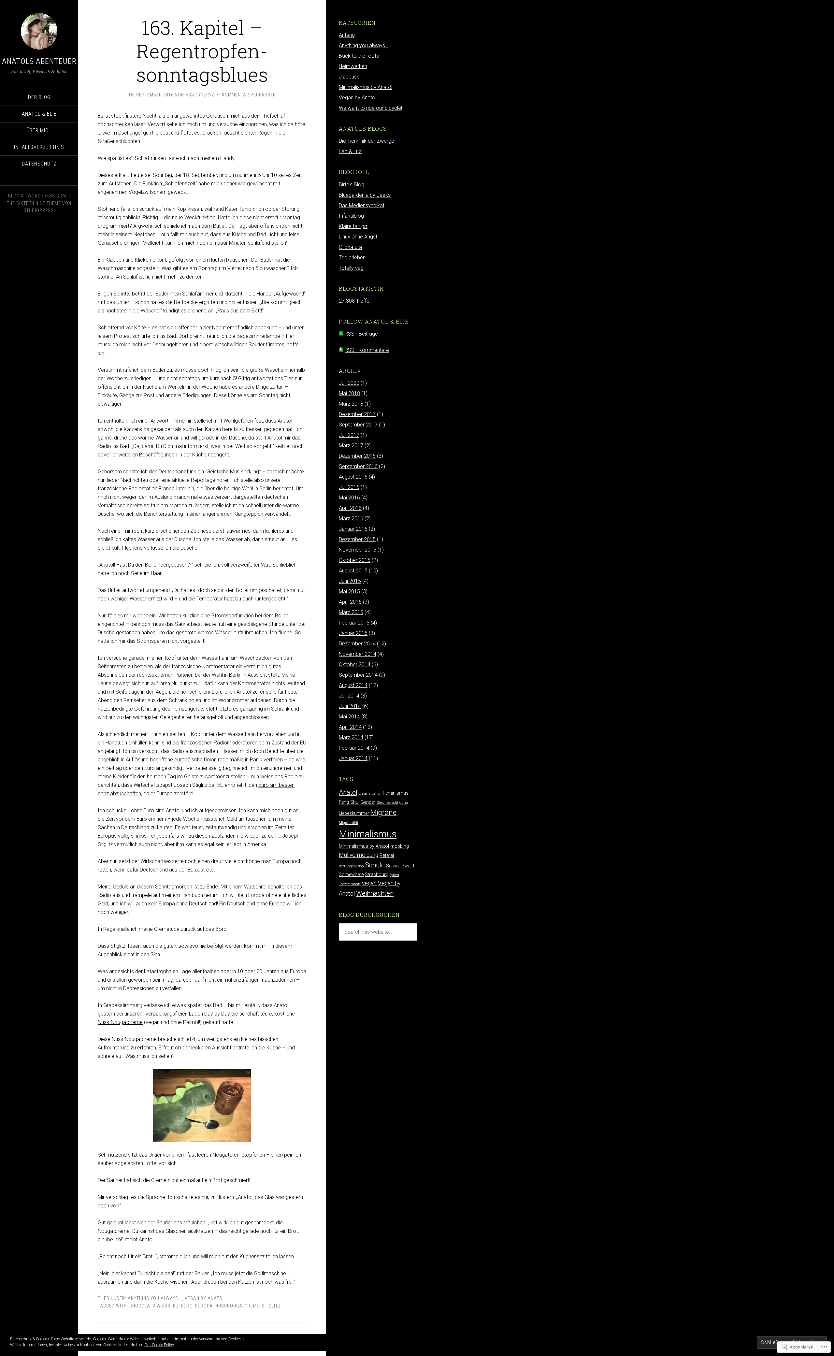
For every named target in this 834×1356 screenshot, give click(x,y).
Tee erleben (352, 257)
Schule (375, 865)
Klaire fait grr (353, 226)
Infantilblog (351, 216)
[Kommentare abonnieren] (341, 350)
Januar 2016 (353, 529)
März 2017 (351, 445)
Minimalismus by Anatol (365, 87)
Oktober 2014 (354, 664)
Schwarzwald (400, 866)
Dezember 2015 (357, 539)
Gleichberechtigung (392, 803)
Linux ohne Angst (358, 237)
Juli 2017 (349, 435)
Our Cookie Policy (159, 1345)
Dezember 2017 (357, 414)
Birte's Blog (351, 184)
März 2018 (351, 404)
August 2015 (353, 571)
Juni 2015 (350, 581)
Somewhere (351, 874)
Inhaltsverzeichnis (39, 147)
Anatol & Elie (39, 114)
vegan (369, 883)
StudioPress (38, 210)
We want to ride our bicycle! (370, 108)
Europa (204, 1305)
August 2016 (353, 477)
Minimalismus (367, 834)
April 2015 (350, 602)
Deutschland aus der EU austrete (177, 870)
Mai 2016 (349, 498)
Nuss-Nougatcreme (120, 1022)
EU (176, 1305)
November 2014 (357, 654)
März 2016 (351, 518)
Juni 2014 (350, 706)
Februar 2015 (354, 623)
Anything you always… (363, 45)
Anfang (347, 35)
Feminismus (396, 793)
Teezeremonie (350, 884)
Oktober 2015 (354, 560)
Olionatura (350, 247)
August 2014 (353, 685)
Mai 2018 (349, 393)
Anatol (348, 792)
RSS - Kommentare (367, 350)
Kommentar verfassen (249, 94)
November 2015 (357, 550)
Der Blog (39, 97)
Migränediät (348, 823)
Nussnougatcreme (237, 1305)
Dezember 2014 (357, 644)
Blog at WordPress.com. (37, 195)
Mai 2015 (349, 591)
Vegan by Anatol (205, 1298)
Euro (187, 1305)
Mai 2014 (349, 717)
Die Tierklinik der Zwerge (366, 141)
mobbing (399, 846)
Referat (387, 855)
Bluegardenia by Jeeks (365, 195)
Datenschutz (39, 164)
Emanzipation (370, 793)
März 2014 (351, 737)
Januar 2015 (353, 633)
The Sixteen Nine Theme (34, 203)
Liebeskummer (354, 813)
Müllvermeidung (358, 855)
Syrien (394, 875)
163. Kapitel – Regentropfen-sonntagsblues (202, 50)
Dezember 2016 (357, 456)
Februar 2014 (354, 748)
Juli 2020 (349, 383)
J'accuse (349, 77)
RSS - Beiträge (361, 334)
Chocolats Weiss (149, 1305)
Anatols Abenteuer (39, 61)
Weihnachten (375, 893)
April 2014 (350, 727)
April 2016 (350, 508)
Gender (368, 802)
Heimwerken (353, 66)
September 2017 (358, 425)
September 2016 (358, 466)
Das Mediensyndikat (361, 205)
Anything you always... (155, 1298)
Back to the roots (359, 56)
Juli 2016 (349, 487)
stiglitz (271, 1305)
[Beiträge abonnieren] (341, 334)
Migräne (383, 812)
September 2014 (358, 675)
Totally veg (351, 268)
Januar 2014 (353, 758)
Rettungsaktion (351, 866)
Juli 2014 (349, 696)
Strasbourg (376, 874)
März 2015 (351, 612)
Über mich (39, 130)
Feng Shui (349, 802)
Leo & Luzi (350, 151)
